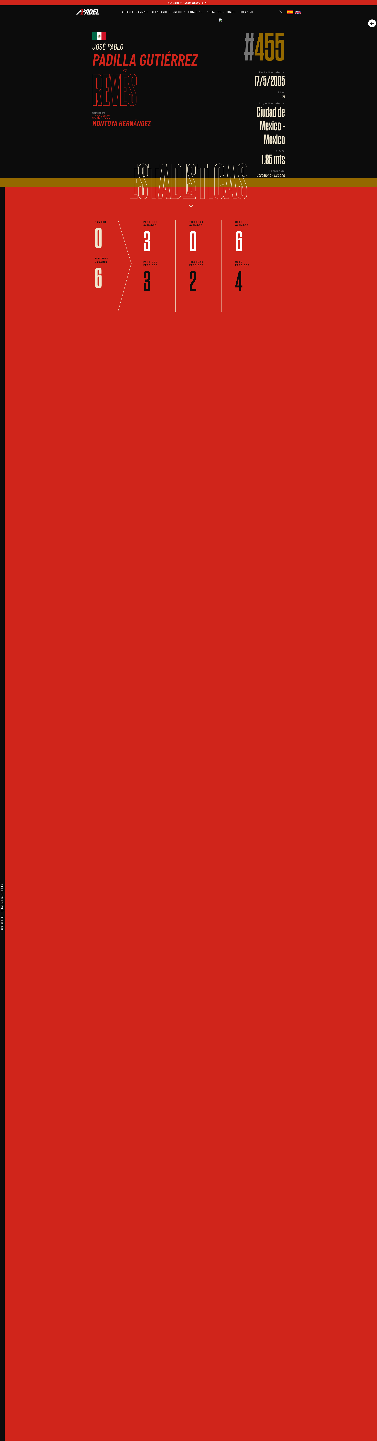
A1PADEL (128, 12)
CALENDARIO (158, 12)
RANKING (142, 12)
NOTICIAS (190, 12)
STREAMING (245, 12)
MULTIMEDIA (207, 12)
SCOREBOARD (226, 12)
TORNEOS (175, 12)
